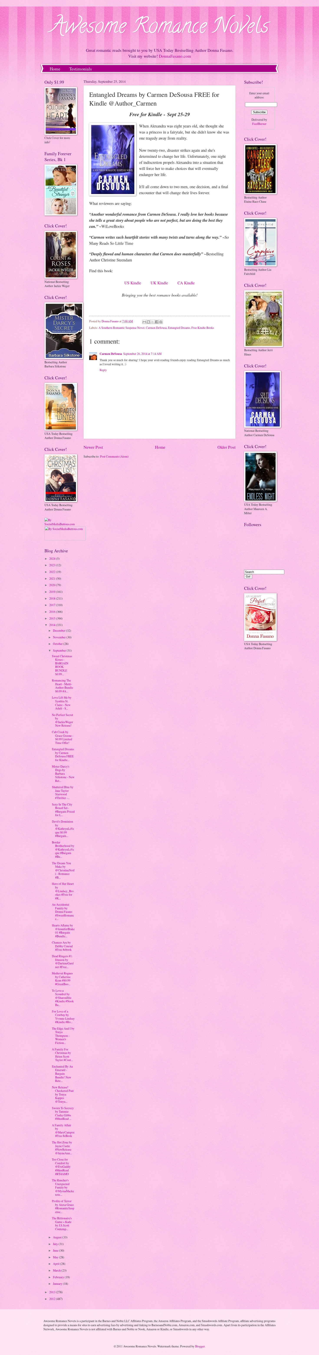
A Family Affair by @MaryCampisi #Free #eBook (63, 1130)
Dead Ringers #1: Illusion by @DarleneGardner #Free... (63, 961)
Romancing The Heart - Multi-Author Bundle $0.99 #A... (62, 685)
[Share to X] (152, 322)
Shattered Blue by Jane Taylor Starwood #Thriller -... (62, 792)
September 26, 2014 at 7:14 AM (142, 354)
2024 (52, 558)
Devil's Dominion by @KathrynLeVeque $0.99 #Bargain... (63, 828)
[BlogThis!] (148, 322)
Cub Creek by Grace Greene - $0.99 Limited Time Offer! (62, 737)
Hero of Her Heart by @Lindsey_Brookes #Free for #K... (63, 891)
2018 (52, 598)
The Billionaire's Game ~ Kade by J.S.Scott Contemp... (62, 1223)
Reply (103, 370)
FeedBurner (259, 124)
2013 (52, 1292)
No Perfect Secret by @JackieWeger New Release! (62, 720)
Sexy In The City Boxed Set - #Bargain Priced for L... (63, 809)
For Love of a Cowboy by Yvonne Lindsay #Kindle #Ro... (63, 1016)
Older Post (226, 447)
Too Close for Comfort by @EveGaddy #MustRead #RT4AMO (61, 1166)
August (57, 1237)
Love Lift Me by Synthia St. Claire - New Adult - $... (61, 702)
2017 (52, 605)
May (56, 1257)
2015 (52, 618)
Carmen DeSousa (156, 328)
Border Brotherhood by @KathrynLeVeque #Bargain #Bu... (63, 849)
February (59, 1277)
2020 (52, 585)
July (56, 1244)
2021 (52, 578)
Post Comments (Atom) (114, 456)
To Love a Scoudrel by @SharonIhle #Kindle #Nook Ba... (63, 997)
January (58, 1284)
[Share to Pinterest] (161, 322)
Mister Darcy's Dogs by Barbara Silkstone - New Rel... (63, 773)
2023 (52, 565)
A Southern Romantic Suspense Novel (122, 328)
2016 (52, 612)
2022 (52, 572)
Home (55, 69)
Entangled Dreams (179, 328)
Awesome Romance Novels (160, 28)
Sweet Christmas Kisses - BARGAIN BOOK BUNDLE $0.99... (62, 665)
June (56, 1250)
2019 (52, 592)
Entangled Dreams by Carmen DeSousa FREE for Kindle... (63, 754)
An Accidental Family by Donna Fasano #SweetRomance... (63, 911)
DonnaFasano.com (175, 56)
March (57, 1270)
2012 (52, 1299)
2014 (52, 625)
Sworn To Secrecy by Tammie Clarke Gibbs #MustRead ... (63, 1113)
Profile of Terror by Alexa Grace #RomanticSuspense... (63, 1206)
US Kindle (132, 282)
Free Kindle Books (202, 328)
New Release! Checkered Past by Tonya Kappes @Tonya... (63, 1094)
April (56, 1264)
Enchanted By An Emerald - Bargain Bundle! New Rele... (62, 1073)
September (60, 650)
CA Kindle (186, 282)
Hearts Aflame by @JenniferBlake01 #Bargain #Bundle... (63, 930)
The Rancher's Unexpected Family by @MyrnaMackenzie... (63, 1187)
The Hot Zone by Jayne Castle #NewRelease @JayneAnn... (62, 1147)
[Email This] (144, 322)
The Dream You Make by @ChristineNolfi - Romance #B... (63, 870)
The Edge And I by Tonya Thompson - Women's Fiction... (63, 1035)
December (59, 630)
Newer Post (93, 447)
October (58, 644)
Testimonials (80, 69)
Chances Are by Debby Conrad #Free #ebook (62, 946)
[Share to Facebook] (157, 322)
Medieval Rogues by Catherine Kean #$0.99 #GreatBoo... (62, 978)
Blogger (200, 1346)
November (59, 637)
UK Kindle (159, 282)
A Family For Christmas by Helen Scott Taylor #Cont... (62, 1054)
